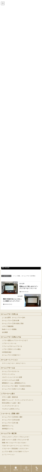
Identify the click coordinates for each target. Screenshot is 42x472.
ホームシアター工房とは (9, 314)
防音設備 (15, 448)
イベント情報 (16, 276)
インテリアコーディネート (10, 406)
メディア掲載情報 (7, 326)
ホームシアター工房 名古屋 (11, 420)
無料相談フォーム (7, 428)
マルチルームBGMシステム (11, 409)
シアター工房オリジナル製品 (11, 349)
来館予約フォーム (7, 426)
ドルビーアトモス (14, 442)
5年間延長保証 (6, 352)
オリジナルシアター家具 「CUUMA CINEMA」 (17, 386)
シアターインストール (9, 343)
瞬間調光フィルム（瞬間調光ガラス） (14, 383)
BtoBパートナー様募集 (9, 329)
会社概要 (5, 332)
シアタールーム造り (8, 393)
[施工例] (9, 287)
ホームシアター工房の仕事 (10, 320)
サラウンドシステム (8, 374)
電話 (37, 469)
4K (7, 442)
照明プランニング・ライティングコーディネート (17, 400)
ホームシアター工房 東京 (28, 276)
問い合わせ (26, 469)
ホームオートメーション (9, 360)
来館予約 (15, 469)
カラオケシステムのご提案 (10, 380)
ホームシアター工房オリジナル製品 (13, 389)
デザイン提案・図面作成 (10, 397)
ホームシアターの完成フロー (11, 355)
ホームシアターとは (8, 368)
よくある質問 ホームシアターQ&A (13, 317)
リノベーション (10, 454)
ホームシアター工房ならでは (11, 337)
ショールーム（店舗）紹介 (10, 413)
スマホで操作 (17, 451)
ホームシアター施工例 (8, 433)
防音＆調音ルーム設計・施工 (11, 403)
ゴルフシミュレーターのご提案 (12, 377)
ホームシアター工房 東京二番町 (12, 417)
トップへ (5, 469)
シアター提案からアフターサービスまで (15, 340)
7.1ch (4, 445)
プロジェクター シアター (10, 437)
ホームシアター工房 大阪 (10, 423)
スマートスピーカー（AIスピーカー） (14, 363)
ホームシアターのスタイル (10, 371)
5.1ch (23, 442)
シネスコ (21, 448)
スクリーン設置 (11, 440)
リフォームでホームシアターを (12, 346)
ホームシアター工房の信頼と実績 (12, 323)
